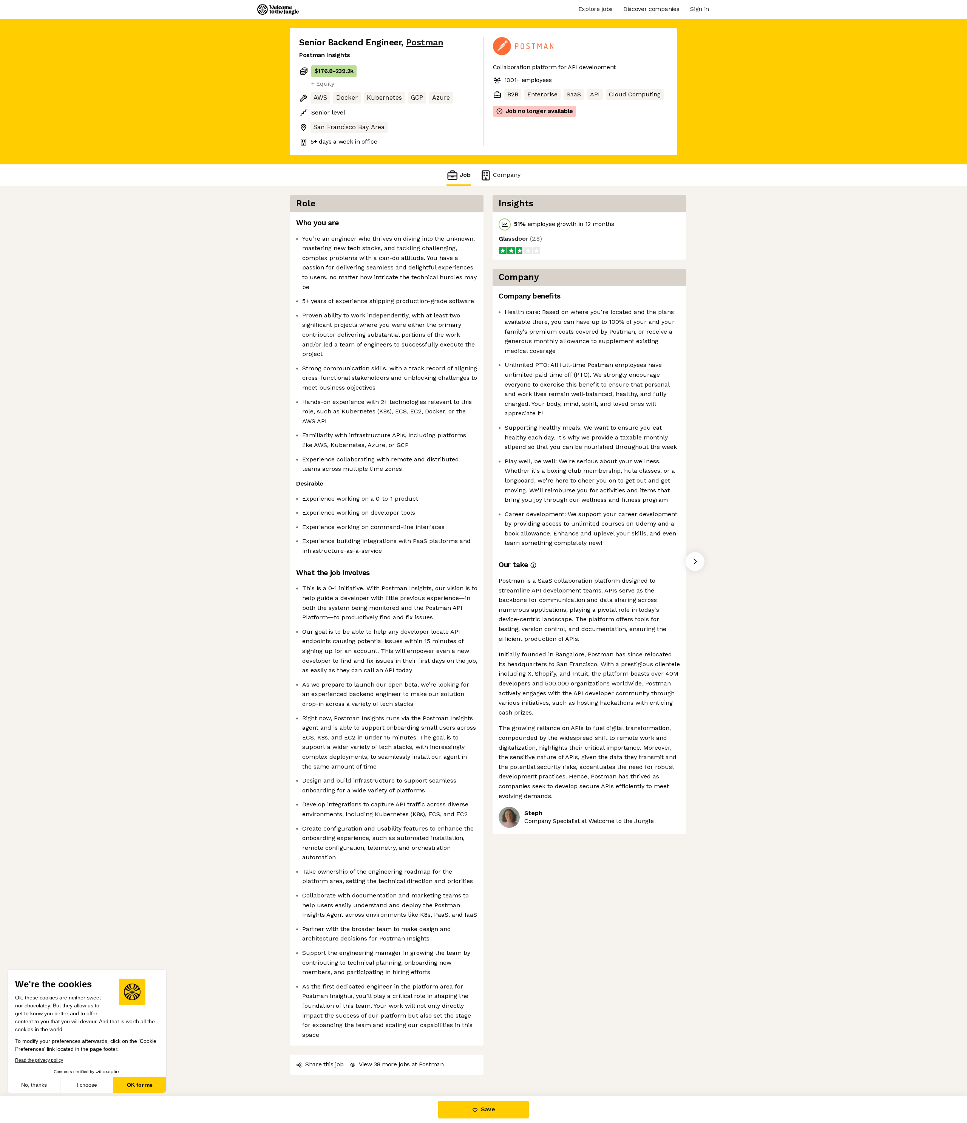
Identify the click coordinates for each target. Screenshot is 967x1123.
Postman (424, 42)
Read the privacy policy (39, 1060)
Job (465, 174)
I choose (87, 1085)
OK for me (140, 1085)
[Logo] (278, 9)
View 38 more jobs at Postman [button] (401, 1064)
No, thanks (34, 1085)
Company (507, 174)
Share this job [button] (324, 1064)
